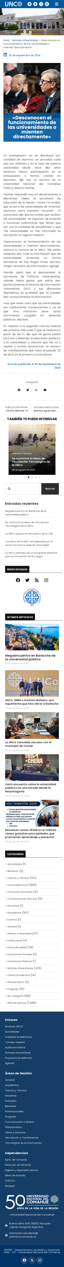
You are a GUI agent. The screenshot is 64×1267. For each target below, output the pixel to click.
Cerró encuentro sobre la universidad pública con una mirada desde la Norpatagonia (30, 788)
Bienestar (13, 871)
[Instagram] (41, 4)
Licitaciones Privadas (20, 954)
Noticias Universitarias (25, 40)
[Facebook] (29, 4)
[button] (56, 4)
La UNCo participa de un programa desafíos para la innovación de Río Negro (31, 554)
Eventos (12, 919)
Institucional (15, 940)
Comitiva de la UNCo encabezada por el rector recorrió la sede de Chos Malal (29, 543)
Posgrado (13, 989)
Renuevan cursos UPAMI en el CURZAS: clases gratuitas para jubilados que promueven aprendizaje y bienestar (31, 833)
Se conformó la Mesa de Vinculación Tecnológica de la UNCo (31, 462)
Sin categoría (15, 996)
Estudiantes (14, 912)
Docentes (13, 905)
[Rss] (36, 580)
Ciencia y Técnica (22, 453)
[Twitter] (35, 4)
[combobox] (22, 489)
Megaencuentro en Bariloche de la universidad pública (25, 512)
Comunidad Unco (18, 885)
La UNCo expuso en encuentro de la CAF (29, 533)
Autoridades (15, 864)
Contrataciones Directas (22, 899)
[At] (47, 4)
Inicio (6, 40)
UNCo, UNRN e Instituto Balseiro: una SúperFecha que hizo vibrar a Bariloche (31, 702)
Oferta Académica (19, 975)
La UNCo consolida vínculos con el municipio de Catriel (28, 744)
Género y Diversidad (19, 933)
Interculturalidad (17, 947)
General (12, 926)
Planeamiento (16, 982)
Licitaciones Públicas (20, 961)
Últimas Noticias (17, 1003)
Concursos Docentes (20, 892)
